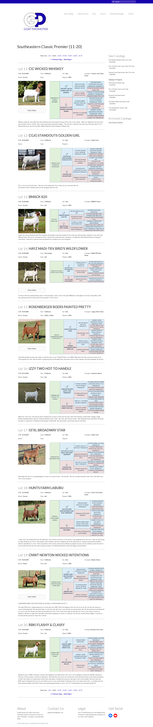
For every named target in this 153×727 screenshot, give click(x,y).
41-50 (70, 56)
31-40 (64, 56)
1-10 (49, 56)
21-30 (59, 56)
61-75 (80, 56)
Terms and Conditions (86, 717)
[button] (31, 110)
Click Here (128, 60)
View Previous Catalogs (116, 122)
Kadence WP (45, 723)
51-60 (75, 56)
